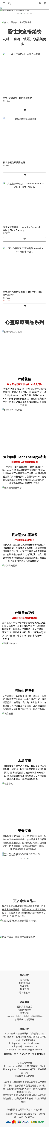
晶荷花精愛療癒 (22, 1016)
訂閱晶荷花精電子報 (24, 1019)
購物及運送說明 (24, 1006)
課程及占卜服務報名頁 (33, 708)
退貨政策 (24, 1012)
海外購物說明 (24, 1009)
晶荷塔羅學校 (37, 1016)
